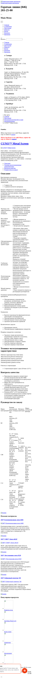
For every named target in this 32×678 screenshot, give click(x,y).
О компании (8, 26)
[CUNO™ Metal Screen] (8, 148)
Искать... (3, 39)
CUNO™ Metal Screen (15, 143)
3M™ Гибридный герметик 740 (11, 578)
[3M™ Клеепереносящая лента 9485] (12, 523)
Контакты (7, 34)
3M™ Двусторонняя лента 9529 (11, 555)
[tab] (7, 163)
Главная (6, 25)
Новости (7, 29)
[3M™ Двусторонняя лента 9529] (11, 559)
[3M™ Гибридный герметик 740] (11, 581)
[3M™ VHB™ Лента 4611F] (9, 542)
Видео (6, 31)
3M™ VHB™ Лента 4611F (9, 539)
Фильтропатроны (9, 121)
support (13, 134)
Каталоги (7, 33)
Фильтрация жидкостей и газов (13, 119)
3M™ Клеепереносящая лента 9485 (12, 520)
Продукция (7, 28)
